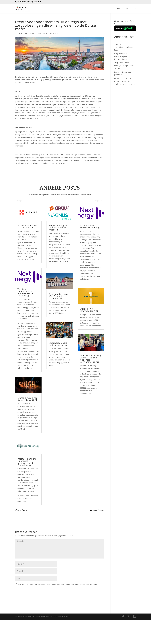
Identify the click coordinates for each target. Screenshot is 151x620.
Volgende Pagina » (97, 510)
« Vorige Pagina (21, 510)
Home (119, 9)
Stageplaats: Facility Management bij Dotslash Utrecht (124, 66)
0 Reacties (55, 33)
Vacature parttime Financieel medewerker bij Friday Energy (26, 462)
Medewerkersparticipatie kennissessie (59, 343)
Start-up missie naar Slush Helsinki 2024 (27, 398)
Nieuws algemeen (43, 33)
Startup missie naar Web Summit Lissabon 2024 (59, 296)
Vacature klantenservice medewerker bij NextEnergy (25, 292)
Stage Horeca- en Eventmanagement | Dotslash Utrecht (122, 56)
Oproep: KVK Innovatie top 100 (89, 309)
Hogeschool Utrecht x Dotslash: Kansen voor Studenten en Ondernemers (124, 81)
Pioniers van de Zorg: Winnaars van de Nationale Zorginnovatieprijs (90, 358)
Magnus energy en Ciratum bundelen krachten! (58, 227)
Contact (127, 9)
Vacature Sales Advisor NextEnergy (90, 226)
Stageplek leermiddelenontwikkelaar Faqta (124, 47)
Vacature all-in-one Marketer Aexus (27, 226)
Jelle (20, 33)
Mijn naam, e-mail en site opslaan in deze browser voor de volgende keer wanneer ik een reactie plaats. (57, 584)
